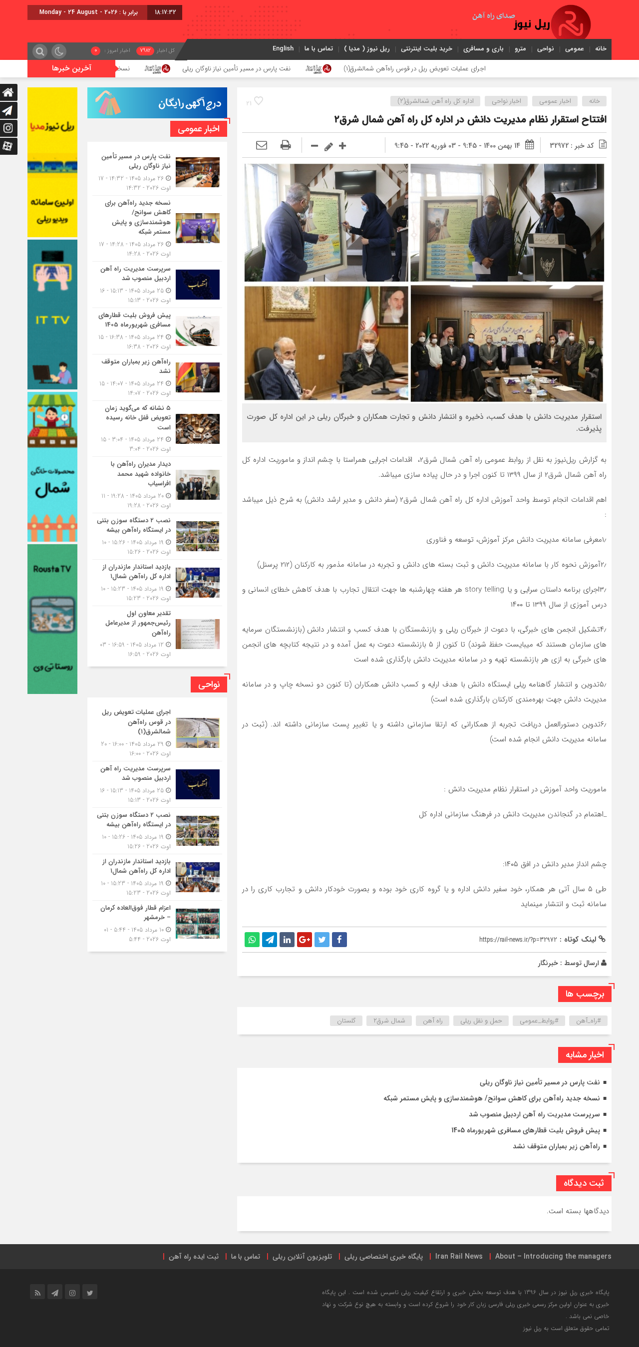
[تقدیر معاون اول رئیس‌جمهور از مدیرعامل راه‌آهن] (157, 633)
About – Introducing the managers (553, 1256)
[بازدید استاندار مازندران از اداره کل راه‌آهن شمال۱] (157, 583)
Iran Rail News (459, 1256)
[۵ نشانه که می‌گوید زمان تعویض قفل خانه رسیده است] (157, 429)
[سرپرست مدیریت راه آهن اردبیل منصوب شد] (157, 285)
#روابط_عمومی (539, 1020)
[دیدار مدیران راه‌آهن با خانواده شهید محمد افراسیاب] (157, 485)
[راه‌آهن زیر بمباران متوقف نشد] (157, 377)
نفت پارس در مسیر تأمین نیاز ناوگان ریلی (333, 68)
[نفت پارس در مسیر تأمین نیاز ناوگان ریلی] (157, 172)
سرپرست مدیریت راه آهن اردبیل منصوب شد (534, 1114)
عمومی (574, 48)
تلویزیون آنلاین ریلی (302, 1256)
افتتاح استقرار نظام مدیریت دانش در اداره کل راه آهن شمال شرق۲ (470, 119)
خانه (601, 48)
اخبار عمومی (555, 101)
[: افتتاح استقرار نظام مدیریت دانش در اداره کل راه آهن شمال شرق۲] (262, 146)
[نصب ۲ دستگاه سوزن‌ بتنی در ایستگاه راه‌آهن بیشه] (157, 536)
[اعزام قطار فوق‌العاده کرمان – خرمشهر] (157, 922)
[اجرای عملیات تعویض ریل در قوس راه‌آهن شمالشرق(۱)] (157, 733)
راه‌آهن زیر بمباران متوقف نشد (556, 1146)
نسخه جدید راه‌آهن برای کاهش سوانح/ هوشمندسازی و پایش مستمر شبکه (127, 68)
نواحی (545, 48)
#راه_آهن (588, 1020)
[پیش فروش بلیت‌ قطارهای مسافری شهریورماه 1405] (157, 331)
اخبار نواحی (506, 101)
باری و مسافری (483, 48)
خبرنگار (548, 963)
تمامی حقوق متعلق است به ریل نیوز (566, 1328)
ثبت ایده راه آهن (194, 1256)
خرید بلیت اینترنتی (426, 48)
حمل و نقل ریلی (481, 1020)
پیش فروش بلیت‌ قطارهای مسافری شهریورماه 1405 (525, 1130)
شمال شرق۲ (389, 1020)
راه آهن (433, 1020)
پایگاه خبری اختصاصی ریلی (383, 1256)
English (283, 48)
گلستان (346, 1020)
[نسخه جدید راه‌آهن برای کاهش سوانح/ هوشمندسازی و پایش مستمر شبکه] (157, 228)
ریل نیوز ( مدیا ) (367, 48)
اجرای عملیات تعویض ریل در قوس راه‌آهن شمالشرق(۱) (511, 68)
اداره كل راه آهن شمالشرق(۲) (435, 101)
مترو (520, 48)
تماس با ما (319, 48)
